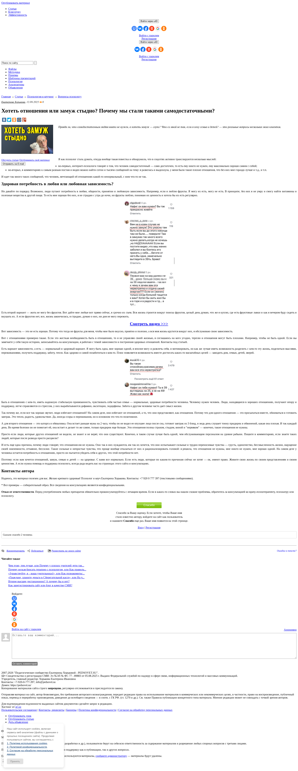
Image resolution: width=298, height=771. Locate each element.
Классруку (14, 11)
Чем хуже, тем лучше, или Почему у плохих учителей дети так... (46, 565)
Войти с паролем (149, 35)
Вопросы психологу (70, 96)
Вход (141, 527)
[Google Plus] (24, 120)
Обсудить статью (10, 160)
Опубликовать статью (21, 718)
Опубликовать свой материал (34, 160)
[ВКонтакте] (4, 120)
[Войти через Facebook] (145, 28)
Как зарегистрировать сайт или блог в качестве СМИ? (40, 585)
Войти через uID (149, 21)
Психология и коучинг (40, 96)
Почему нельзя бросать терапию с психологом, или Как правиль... (47, 569)
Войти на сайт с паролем (26, 629)
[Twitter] (9, 120)
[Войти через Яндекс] (151, 28)
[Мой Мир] (19, 120)
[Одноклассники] (14, 120)
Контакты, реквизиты (51, 710)
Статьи (12, 8)
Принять (15, 761)
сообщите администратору (111, 755)
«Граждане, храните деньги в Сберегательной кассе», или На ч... (46, 577)
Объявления (15, 87)
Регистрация (149, 38)
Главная (6, 96)
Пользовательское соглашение (19, 710)
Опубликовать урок (19, 715)
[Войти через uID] (134, 28)
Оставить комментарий (25, 663)
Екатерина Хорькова (13, 102)
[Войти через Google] (158, 28)
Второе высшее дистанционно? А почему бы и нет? (38, 581)
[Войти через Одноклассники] (163, 28)
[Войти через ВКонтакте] (140, 28)
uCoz (18, 706)
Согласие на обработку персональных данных (145, 710)
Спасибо (149, 505)
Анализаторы (16, 84)
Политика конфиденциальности (97, 710)
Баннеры (71, 710)
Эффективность (17, 14)
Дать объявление (18, 722)
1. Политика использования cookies (27, 743)
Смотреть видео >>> (149, 324)
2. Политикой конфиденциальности (27, 746)
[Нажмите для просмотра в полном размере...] (149, 214)
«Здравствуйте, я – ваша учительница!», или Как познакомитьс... (46, 573)
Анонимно (290, 629)
